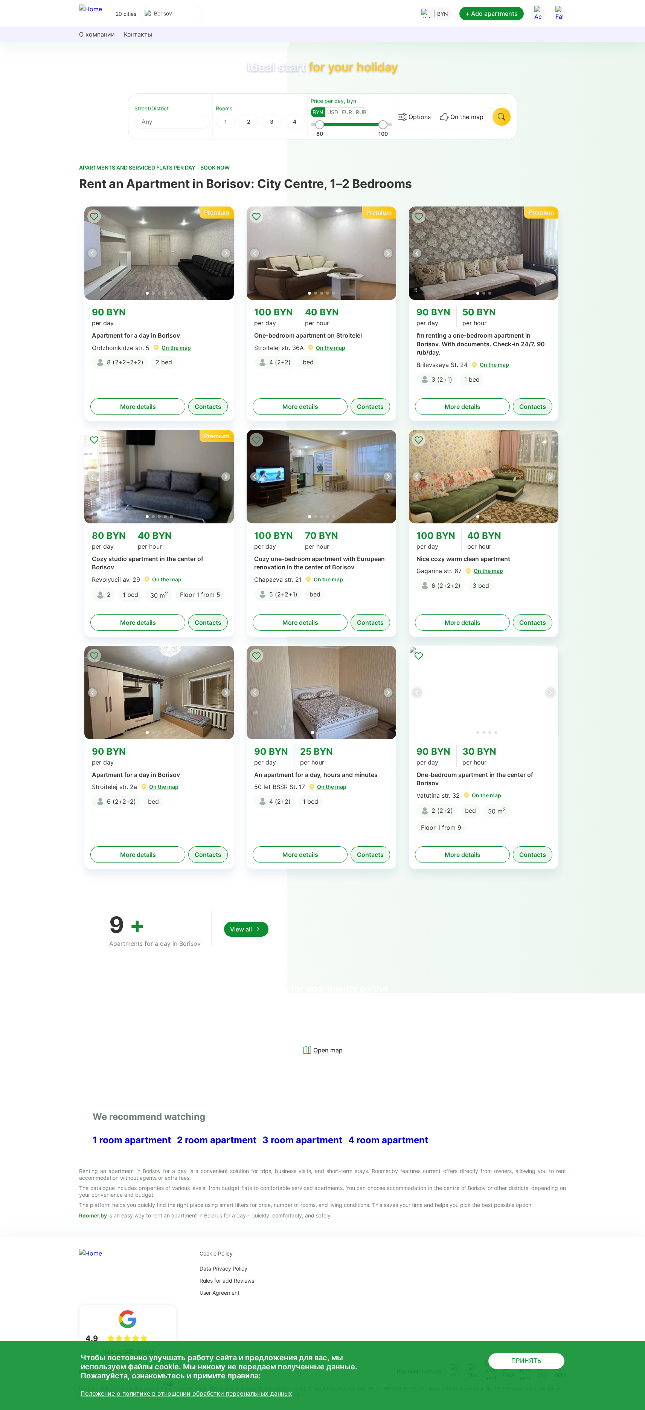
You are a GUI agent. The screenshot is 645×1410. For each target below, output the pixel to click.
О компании (97, 34)
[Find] (502, 117)
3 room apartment (302, 1140)
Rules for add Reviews (227, 1280)
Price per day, (333, 101)
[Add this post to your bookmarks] (94, 216)
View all (241, 929)
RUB (361, 112)
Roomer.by (93, 1215)
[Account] (538, 13)
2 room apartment (216, 1140)
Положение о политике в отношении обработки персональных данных (186, 1393)
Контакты (138, 34)
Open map (328, 1050)
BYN (318, 112)
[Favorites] (559, 13)
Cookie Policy (216, 1253)
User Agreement (219, 1292)
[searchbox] (179, 122)
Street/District (151, 108)
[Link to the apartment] (159, 253)
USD (332, 112)
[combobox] (171, 13)
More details (138, 406)
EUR (347, 112)
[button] (225, 253)
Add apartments (491, 13)
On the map (466, 117)
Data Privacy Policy (223, 1268)
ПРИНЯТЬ (526, 1361)
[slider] (319, 124)
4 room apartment (388, 1140)
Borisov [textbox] (163, 13)
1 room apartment (132, 1140)
